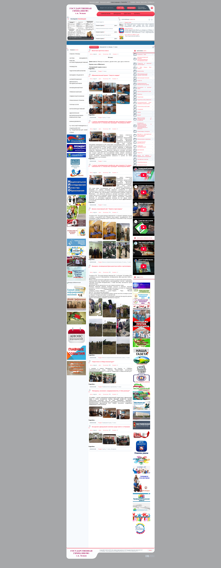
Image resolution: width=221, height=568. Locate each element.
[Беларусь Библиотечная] (74, 282)
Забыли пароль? (142, 8)
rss (152, 8)
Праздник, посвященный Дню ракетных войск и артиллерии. (111, 266)
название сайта (81, 11)
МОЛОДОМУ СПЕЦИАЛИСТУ (76, 75)
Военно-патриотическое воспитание (111, 262)
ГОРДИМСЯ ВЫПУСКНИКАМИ (76, 96)
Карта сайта (144, 2)
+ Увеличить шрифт (94, 2)
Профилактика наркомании (109, 386)
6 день (104, 117)
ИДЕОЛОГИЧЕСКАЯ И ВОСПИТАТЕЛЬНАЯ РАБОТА (78, 114)
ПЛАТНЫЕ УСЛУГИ (74, 104)
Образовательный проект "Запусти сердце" (106, 75)
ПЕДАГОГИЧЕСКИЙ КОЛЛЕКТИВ (77, 71)
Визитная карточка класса (100, 50)
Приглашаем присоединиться (132, 22)
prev (149, 19)
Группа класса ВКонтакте (97, 64)
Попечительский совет (130, 34)
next (152, 19)
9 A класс (124, 262)
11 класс (104, 71)
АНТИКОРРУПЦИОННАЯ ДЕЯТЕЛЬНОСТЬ (75, 80)
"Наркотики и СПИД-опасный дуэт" (103, 361)
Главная (138, 2)
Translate (132, 2)
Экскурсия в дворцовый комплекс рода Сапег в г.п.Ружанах (111, 427)
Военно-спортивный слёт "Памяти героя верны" (107, 209)
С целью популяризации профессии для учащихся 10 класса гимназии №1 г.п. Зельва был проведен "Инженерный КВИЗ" (111, 122)
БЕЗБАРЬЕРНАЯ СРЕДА (75, 117)
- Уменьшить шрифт (105, 2)
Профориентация (106, 422)
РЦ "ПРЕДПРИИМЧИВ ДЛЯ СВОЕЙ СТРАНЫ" (78, 131)
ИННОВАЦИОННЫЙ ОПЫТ (76, 87)
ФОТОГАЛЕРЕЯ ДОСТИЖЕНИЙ (77, 109)
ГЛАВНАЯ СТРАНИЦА (74, 54)
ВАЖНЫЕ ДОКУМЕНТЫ (75, 121)
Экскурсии (113, 449)
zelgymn (95, 54)
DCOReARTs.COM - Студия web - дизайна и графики (150, 556)
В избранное (151, 2)
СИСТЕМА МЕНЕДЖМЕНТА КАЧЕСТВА (78, 59)
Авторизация (131, 8)
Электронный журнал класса (98, 67)
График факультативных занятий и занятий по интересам (139, 28)
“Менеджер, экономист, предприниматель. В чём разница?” (111, 391)
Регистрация (141, 7)
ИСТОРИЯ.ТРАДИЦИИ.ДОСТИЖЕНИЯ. (78, 62)
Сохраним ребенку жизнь (92, 38)
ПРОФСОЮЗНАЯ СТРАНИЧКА (76, 100)
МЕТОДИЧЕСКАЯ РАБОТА (75, 83)
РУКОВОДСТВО (73, 66)
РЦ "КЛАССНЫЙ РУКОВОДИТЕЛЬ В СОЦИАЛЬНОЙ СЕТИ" (78, 127)
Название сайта (82, 554)
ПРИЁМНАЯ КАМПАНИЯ (75, 92)
